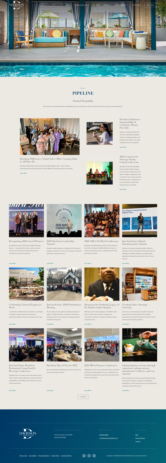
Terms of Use (23, 456)
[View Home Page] (27, 434)
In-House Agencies (120, 5)
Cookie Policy (55, 456)
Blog (137, 435)
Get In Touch (150, 5)
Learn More (23, 173)
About (68, 5)
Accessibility (33, 456)
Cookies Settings (66, 456)
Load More (83, 397)
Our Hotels (96, 5)
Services (106, 5)
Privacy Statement (43, 456)
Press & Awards (140, 438)
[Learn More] (50, 136)
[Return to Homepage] (17, 5)
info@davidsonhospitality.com (108, 438)
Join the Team (136, 5)
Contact (138, 441)
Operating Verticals (81, 5)
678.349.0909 (103, 435)
